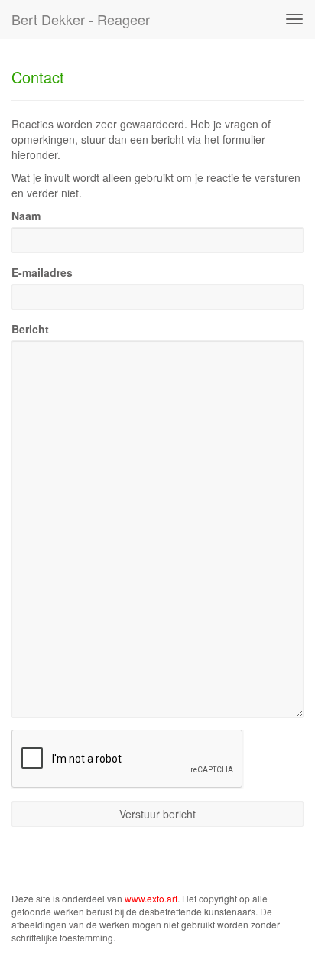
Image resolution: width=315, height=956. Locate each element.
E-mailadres (42, 272)
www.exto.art (151, 898)
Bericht (30, 329)
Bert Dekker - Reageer (80, 19)
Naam (26, 215)
